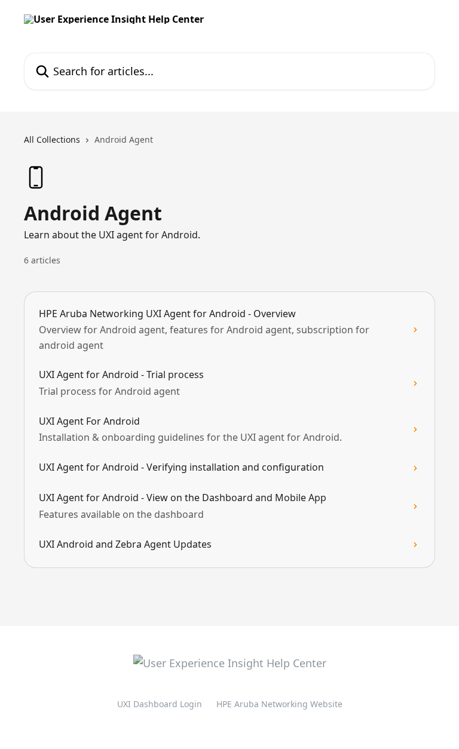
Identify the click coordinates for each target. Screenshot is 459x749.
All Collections (52, 139)
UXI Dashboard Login (159, 704)
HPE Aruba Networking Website (279, 704)
